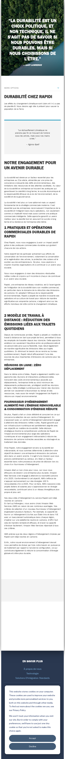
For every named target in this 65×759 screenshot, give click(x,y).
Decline (32, 746)
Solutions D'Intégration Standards (32, 678)
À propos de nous (32, 668)
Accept (32, 738)
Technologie (32, 673)
